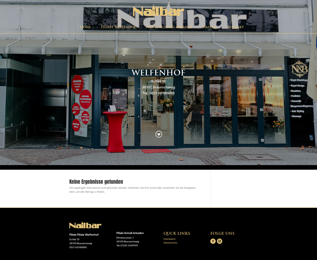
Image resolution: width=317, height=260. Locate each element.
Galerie (210, 27)
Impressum (169, 238)
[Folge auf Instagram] (219, 241)
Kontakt (235, 27)
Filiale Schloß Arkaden (169, 27)
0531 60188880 (78, 247)
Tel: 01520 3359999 (127, 245)
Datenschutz (170, 242)
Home (85, 27)
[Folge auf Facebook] (213, 241)
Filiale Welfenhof (118, 27)
